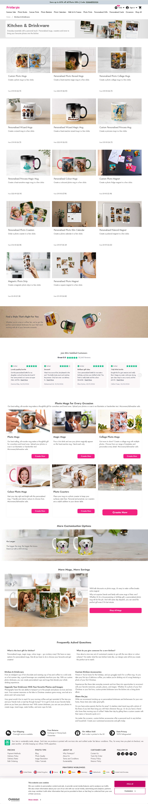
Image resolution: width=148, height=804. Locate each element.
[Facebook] (122, 753)
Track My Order (96, 756)
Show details (33, 800)
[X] (126, 753)
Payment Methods (14, 753)
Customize (129, 791)
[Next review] (140, 375)
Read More (24, 380)
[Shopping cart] (140, 8)
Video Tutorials (40, 761)
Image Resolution (41, 758)
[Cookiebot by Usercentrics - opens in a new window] (14, 799)
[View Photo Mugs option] (99, 313)
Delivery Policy (12, 756)
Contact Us (95, 753)
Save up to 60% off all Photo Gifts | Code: (74, 2)
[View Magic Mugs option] (99, 320)
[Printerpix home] (13, 8)
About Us (66, 756)
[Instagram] (118, 753)
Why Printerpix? (69, 753)
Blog (37, 753)
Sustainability (67, 761)
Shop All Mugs (116, 610)
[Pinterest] (131, 753)
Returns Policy (96, 761)
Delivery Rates (12, 758)
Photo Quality (40, 756)
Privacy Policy (96, 758)
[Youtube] (135, 753)
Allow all (130, 784)
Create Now (40, 456)
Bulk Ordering (12, 761)
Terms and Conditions (71, 758)
